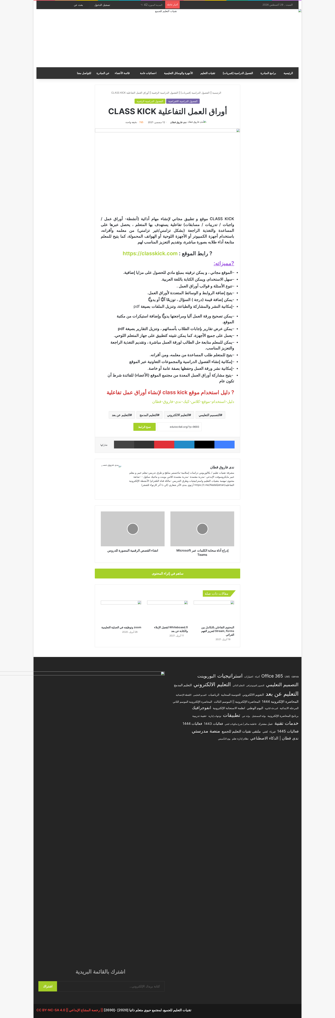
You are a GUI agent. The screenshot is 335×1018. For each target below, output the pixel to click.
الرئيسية (288, 73)
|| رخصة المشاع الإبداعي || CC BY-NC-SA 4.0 (70, 1010)
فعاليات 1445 (288, 731)
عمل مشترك (265, 723)
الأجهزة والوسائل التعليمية (178, 73)
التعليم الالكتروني (178, 415)
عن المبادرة (103, 73)
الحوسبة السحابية (231, 694)
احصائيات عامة (148, 73)
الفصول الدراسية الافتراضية (183, 101)
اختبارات (248, 676)
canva (295, 676)
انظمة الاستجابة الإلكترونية (229, 708)
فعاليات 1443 (213, 724)
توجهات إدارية (214, 716)
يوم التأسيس (224, 738)
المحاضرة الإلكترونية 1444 (280, 701)
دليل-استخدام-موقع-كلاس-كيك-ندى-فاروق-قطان (193, 401)
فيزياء (272, 731)
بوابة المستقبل (259, 716)
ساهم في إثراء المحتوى (167, 573)
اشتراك (47, 986)
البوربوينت (206, 675)
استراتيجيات (230, 676)
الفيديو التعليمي (199, 695)
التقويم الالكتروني (253, 694)
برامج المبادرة (268, 73)
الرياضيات (213, 694)
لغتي (265, 731)
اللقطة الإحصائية (183, 695)
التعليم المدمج (148, 415)
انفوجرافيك (201, 707)
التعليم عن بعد (121, 415)
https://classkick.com (150, 253)
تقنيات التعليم (207, 73)
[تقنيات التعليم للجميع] (167, 38)
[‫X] (132, 491)
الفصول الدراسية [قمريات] (238, 73)
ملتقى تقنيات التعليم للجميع (241, 731)
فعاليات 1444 (192, 723)
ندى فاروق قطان (178, 122)
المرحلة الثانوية (271, 708)
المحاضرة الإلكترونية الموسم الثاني (192, 701)
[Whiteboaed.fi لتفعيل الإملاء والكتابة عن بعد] (167, 612)
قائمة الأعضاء (122, 73)
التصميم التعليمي (209, 415)
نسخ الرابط (144, 426)
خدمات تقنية (287, 723)
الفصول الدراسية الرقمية (165, 92)
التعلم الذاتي (238, 685)
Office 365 (272, 675)
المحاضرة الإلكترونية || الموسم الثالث (237, 701)
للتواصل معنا (84, 73)
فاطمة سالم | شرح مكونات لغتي (240, 724)
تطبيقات (231, 715)
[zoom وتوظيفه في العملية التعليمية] (121, 612)
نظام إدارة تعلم (240, 738)
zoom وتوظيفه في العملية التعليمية (121, 627)
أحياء (257, 676)
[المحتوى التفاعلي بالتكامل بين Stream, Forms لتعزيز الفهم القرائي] (214, 612)
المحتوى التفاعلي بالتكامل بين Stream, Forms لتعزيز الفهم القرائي (217, 631)
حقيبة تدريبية (199, 715)
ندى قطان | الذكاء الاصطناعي (274, 738)
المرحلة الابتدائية (289, 708)
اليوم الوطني (255, 708)
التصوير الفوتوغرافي (255, 685)
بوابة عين (246, 716)
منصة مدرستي (206, 731)
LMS (287, 676)
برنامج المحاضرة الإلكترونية (283, 715)
